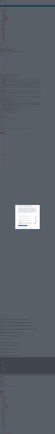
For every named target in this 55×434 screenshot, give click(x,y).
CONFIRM (23, 225)
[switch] (35, 216)
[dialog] (27, 217)
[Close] (38, 206)
